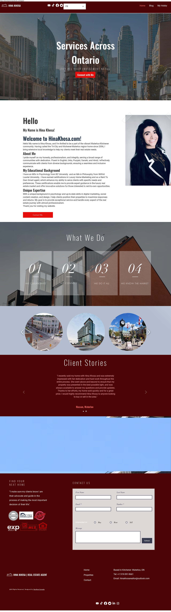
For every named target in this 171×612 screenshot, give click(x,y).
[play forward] (149, 332)
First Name (80, 492)
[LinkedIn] (113, 603)
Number (120, 504)
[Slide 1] (83, 411)
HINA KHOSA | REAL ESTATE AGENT (30, 575)
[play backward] (22, 332)
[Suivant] (146, 392)
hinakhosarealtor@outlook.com (134, 578)
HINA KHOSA (15, 5)
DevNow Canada (39, 589)
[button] (44, 332)
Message (79, 528)
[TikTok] (53, 5)
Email (78, 504)
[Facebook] (57, 5)
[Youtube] (49, 5)
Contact (87, 580)
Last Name (121, 492)
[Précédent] (24, 392)
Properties (88, 575)
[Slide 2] (86, 411)
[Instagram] (118, 603)
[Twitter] (61, 5)
